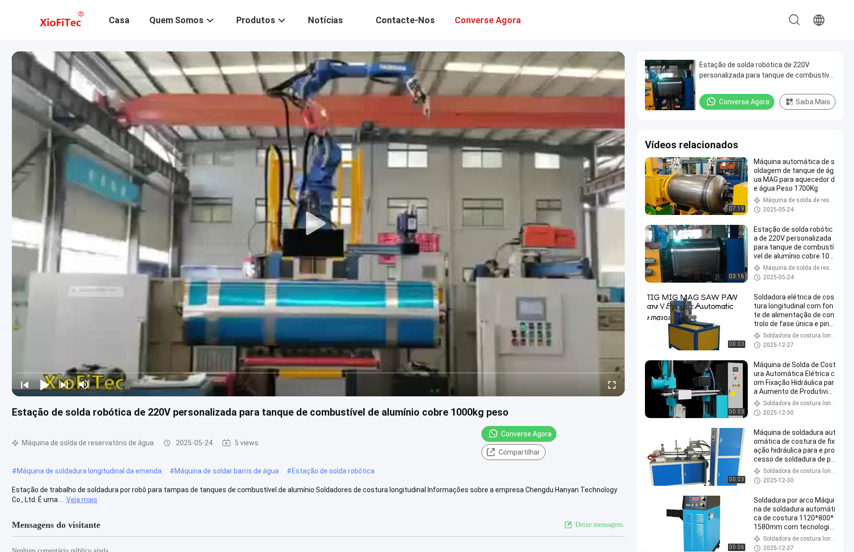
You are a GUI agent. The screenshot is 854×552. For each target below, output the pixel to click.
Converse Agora (526, 434)
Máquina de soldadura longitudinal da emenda (89, 471)
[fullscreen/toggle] (612, 384)
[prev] (25, 384)
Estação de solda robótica (333, 471)
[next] (64, 384)
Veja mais (81, 500)
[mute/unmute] (84, 384)
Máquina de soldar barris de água (226, 471)
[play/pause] (44, 384)
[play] (318, 224)
